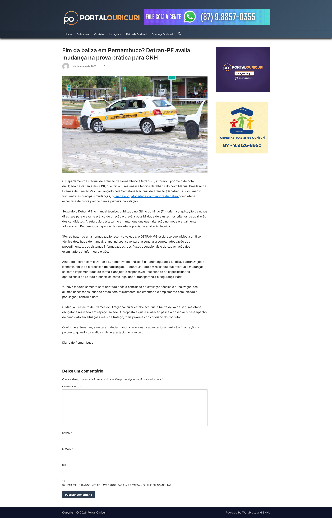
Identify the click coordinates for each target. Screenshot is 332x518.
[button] (179, 33)
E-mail (68, 448)
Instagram (115, 34)
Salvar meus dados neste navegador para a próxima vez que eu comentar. (117, 485)
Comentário (72, 386)
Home (68, 34)
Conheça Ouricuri (162, 34)
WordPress (249, 512)
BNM (266, 512)
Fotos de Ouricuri (136, 34)
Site (65, 465)
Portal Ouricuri (97, 512)
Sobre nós (83, 34)
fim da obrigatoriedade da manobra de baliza (146, 196)
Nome (67, 432)
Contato (99, 34)
